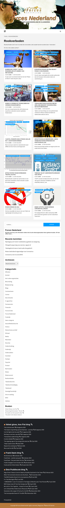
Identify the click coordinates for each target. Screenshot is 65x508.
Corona (7, 294)
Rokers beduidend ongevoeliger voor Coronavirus (19, 251)
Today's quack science (10, 443)
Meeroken (43, 88)
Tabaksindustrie (10, 382)
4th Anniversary (8, 455)
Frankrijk (7, 317)
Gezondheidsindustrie (52, 86)
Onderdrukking (40, 155)
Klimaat (7, 333)
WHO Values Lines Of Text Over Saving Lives (15, 484)
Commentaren (9, 291)
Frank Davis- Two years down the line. (14, 460)
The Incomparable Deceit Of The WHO (14, 493)
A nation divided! (8, 439)
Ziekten (7, 401)
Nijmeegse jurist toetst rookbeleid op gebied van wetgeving (14, 71)
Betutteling (54, 52)
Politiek (16, 52)
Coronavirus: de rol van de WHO (14, 255)
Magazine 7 (41, 505)
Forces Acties (9, 311)
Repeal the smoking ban (10, 446)
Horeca (38, 54)
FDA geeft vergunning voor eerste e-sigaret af (18, 245)
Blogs (6, 288)
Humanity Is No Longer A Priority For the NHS (16, 491)
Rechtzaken (8, 369)
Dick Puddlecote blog (15, 469)
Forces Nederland (32, 18)
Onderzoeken (50, 155)
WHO (6, 398)
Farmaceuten (9, 304)
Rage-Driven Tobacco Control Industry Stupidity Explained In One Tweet (23, 472)
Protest (7, 365)
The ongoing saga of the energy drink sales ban (17, 441)
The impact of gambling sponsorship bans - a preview (18, 429)
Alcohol (7, 275)
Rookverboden (24, 52)
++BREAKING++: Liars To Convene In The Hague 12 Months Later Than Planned (25, 482)
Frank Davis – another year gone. (12, 458)
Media (37, 88)
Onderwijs (8, 349)
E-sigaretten (8, 301)
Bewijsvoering (40, 86)
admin (10, 74)
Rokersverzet (52, 158)
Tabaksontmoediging (11, 54)
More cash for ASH (9, 448)
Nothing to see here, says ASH (12, 434)
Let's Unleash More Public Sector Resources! (16, 488)
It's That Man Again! (9, 479)
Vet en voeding (50, 160)
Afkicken (7, 272)
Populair (26, 122)
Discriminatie (9, 298)
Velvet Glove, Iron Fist (11, 409)
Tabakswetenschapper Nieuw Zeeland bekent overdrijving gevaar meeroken (46, 105)
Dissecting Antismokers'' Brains (14, 411)
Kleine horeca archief (11, 330)
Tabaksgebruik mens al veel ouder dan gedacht (18, 248)
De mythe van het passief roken (13, 413)
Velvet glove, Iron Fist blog (18, 424)
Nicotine (7, 343)
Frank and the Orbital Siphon (12, 465)
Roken (44, 158)
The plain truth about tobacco (13, 415)
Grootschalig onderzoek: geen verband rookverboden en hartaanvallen (46, 140)
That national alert (9, 427)
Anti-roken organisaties (42, 52)
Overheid (9, 52)
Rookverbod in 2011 (12, 207)
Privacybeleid (7, 500)
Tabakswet (38, 192)
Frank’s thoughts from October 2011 (14, 462)
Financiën (8, 307)
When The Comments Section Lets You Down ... (16, 475)
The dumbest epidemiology (11, 436)
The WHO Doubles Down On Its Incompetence (16, 477)
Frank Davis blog (13, 453)
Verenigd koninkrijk (10, 391)
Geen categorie (11, 122)
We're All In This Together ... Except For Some (16, 486)
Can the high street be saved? (12, 432)
